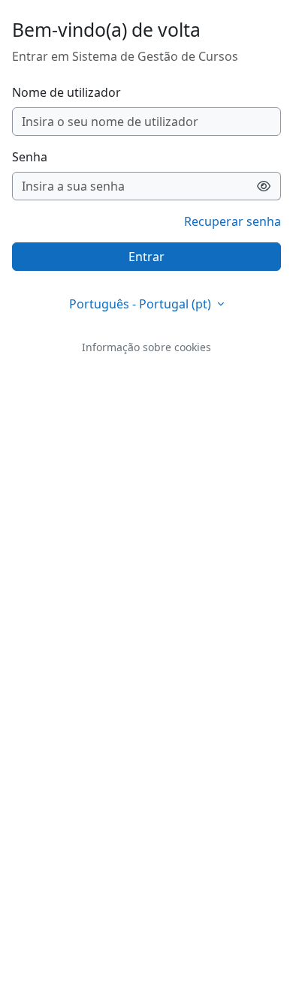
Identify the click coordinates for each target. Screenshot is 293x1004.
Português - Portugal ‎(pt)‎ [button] (141, 304)
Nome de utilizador (66, 92)
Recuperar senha (232, 221)
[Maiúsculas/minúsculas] (264, 186)
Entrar (146, 256)
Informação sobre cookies (146, 347)
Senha (29, 157)
